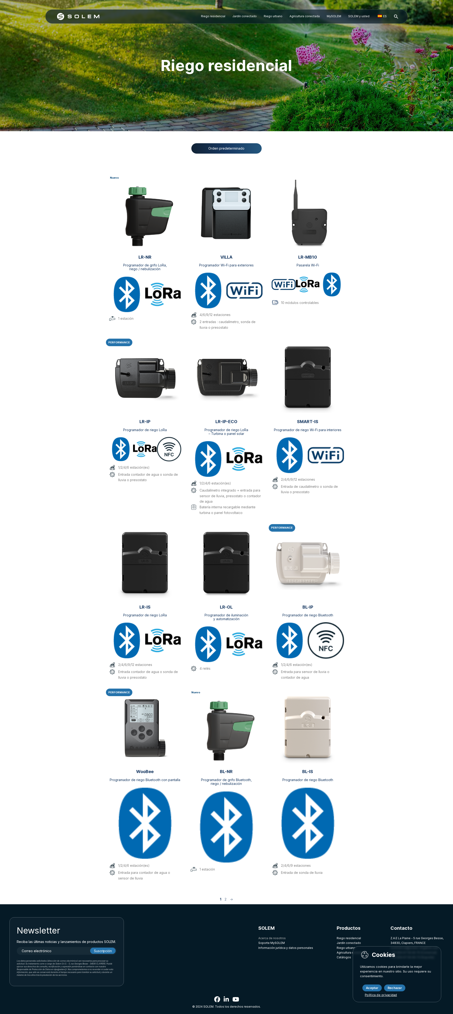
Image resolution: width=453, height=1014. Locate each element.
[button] (396, 16)
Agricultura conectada (304, 16)
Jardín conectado (244, 16)
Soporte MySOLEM (271, 943)
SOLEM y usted (358, 16)
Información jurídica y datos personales (285, 948)
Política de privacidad (381, 995)
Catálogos (344, 957)
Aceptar (372, 988)
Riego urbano (273, 16)
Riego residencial (213, 16)
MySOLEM (334, 16)
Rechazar (395, 988)
